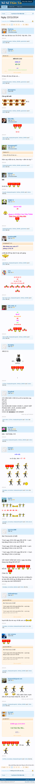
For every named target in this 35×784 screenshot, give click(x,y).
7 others (26, 419)
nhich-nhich (5, 419)
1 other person (28, 521)
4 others (29, 192)
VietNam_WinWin (16, 41)
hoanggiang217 (12, 145)
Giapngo (10, 49)
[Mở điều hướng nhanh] (32, 13)
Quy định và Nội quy (30, 781)
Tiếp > (26, 24)
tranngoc (10, 448)
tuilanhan (16, 587)
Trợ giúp (32, 779)
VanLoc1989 (5, 137)
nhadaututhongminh (7, 41)
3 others (29, 383)
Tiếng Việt (3, 779)
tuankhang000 (12, 236)
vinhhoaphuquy (12, 593)
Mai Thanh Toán (6, 297)
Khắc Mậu (11, 119)
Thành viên (11, 6)
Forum (4, 6)
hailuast (10, 173)
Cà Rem (4, 383)
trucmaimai (5, 439)
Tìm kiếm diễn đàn (6, 9)
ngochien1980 (12, 530)
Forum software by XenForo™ (7, 781)
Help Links (19, 6)
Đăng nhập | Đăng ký (27, 1)
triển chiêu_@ (12, 306)
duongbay (11, 345)
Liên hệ (27, 779)
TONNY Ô (11, 200)
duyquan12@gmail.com (15, 678)
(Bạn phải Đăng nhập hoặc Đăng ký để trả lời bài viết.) (21, 765)
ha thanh (10, 427)
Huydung (10, 29)
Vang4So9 (11, 391)
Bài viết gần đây (16, 9)
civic (9, 271)
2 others (27, 490)
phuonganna (11, 90)
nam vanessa (12, 634)
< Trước (3, 24)
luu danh (10, 712)
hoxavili (4, 192)
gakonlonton (24, 41)
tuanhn (10, 498)
